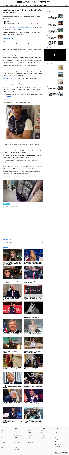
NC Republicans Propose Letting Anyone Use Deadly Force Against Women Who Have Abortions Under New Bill (12, 368)
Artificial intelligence (17, 440)
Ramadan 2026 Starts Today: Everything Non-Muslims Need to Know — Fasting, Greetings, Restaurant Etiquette (53, 23)
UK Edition (65, 5)
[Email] (39, 23)
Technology (2, 440)
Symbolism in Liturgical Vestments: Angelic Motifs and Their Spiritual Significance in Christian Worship (53, 68)
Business (15, 5)
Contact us (29, 432)
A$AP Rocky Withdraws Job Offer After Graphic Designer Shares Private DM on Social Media (11, 351)
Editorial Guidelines (33, 209)
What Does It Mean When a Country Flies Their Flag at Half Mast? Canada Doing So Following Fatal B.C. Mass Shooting (53, 30)
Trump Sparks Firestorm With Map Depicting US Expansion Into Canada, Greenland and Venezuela (33, 368)
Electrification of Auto (17, 435)
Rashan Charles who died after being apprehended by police (22, 27)
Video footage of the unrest (9, 78)
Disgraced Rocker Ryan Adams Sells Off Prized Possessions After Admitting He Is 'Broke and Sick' (11, 281)
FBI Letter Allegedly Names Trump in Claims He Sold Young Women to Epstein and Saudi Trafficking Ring (12, 298)
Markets (11, 5)
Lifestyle (40, 5)
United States (43, 437)
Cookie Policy (30, 437)
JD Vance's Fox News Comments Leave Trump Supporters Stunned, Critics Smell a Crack (32, 403)
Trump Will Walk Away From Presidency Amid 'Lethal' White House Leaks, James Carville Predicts (12, 386)
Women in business (17, 442)
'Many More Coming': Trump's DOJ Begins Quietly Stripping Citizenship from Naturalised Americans (12, 403)
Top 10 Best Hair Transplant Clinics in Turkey (52, 80)
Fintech (15, 447)
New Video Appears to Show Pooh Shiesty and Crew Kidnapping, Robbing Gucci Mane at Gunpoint (33, 421)
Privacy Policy (30, 435)
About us (29, 430)
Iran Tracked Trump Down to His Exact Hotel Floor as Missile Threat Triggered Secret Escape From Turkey (33, 281)
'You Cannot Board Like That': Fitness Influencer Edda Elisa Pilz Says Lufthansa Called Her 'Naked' (32, 333)
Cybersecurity (16, 439)
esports (15, 444)
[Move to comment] (42, 23)
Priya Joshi (10, 21)
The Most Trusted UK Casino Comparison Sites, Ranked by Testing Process (53, 87)
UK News (6, 5)
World (3, 5)
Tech (30, 5)
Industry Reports (16, 449)
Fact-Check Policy (31, 442)
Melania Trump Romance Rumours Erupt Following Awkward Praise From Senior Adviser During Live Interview (32, 351)
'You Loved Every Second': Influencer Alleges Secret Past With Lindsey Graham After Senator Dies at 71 (12, 333)
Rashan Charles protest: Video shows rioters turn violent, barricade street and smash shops (22, 45)
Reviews (45, 5)
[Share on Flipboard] (35, 23)
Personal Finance (25, 5)
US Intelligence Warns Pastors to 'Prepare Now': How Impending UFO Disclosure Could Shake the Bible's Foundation (53, 16)
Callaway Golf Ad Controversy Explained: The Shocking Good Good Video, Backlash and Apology (33, 298)
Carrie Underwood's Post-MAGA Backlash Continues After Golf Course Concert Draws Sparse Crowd (33, 263)
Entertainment (35, 5)
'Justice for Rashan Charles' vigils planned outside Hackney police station (19, 43)
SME (19, 5)
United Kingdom (43, 435)
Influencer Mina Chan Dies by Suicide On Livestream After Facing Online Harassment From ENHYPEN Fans (12, 263)
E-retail (15, 430)
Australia (42, 430)
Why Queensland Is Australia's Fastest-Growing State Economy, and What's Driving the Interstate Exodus (52, 75)
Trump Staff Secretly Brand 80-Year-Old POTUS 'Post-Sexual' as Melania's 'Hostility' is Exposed (12, 421)
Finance (15, 437)
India (42, 432)
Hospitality (16, 432)
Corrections (29, 439)
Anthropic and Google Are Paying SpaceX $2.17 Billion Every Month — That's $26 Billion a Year (33, 386)
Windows (9, 96)
